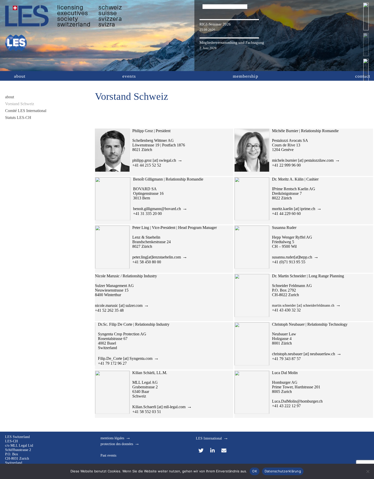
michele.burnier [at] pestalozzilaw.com (303, 160)
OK (254, 471)
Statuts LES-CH (18, 117)
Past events (108, 455)
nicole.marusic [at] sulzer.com (118, 305)
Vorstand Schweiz (19, 104)
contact (362, 76)
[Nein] (367, 471)
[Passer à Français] (366, 46)
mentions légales (112, 438)
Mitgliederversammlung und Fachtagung (231, 42)
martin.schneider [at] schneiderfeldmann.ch (303, 305)
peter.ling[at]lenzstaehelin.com (156, 257)
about (19, 76)
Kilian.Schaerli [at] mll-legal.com (158, 407)
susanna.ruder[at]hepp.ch (292, 257)
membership (245, 76)
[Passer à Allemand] (366, 18)
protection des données (116, 444)
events (129, 76)
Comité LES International (25, 110)
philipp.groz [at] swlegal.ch (154, 160)
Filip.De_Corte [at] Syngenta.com (125, 358)
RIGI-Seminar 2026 (215, 24)
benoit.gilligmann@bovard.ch (157, 209)
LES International (209, 438)
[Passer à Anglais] (366, 72)
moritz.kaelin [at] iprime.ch (293, 209)
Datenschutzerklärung (283, 471)
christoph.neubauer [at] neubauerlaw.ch (303, 354)
